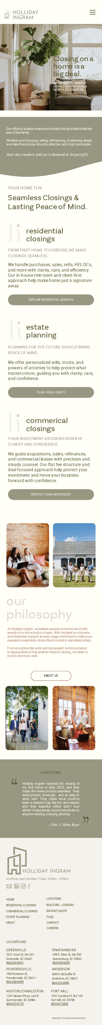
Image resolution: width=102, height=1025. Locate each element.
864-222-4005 (60, 983)
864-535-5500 (61, 962)
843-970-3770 (14, 1004)
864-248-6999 (14, 982)
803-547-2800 (59, 1004)
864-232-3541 (14, 962)
